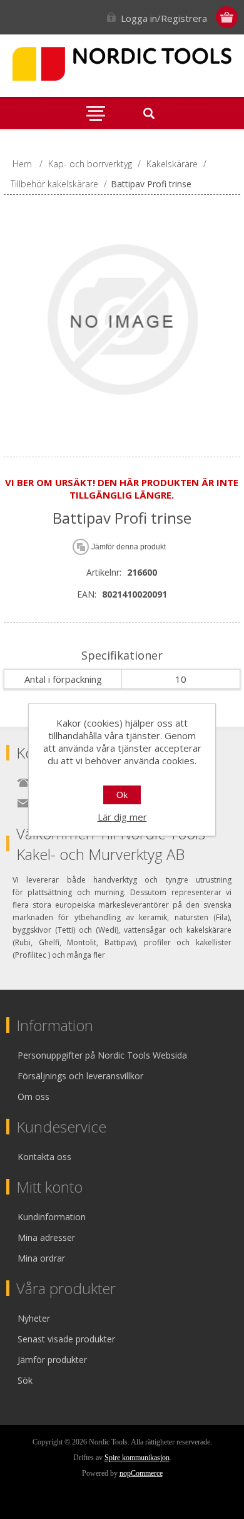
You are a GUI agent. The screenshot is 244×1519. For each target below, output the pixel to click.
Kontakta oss (44, 1157)
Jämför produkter (52, 1360)
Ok (122, 795)
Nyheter (34, 1318)
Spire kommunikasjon (137, 1457)
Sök (25, 1380)
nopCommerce (141, 1473)
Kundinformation (52, 1217)
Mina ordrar (41, 1258)
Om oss (33, 1096)
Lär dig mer (122, 817)
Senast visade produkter (66, 1339)
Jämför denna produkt (128, 546)
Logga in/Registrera (164, 18)
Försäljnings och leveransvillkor (80, 1076)
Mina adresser (46, 1237)
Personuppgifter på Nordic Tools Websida (102, 1055)
